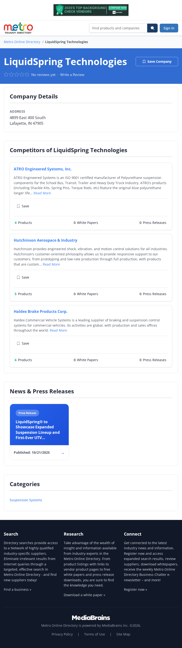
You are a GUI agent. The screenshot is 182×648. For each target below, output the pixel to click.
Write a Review (72, 74)
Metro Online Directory (22, 42)
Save (25, 206)
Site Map (123, 634)
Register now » (135, 589)
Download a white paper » (84, 595)
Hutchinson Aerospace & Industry (45, 240)
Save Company (159, 61)
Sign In (169, 28)
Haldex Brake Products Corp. (41, 311)
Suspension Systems (26, 500)
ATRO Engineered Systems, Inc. (43, 169)
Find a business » (17, 589)
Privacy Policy (62, 634)
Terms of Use (94, 634)
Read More (42, 193)
